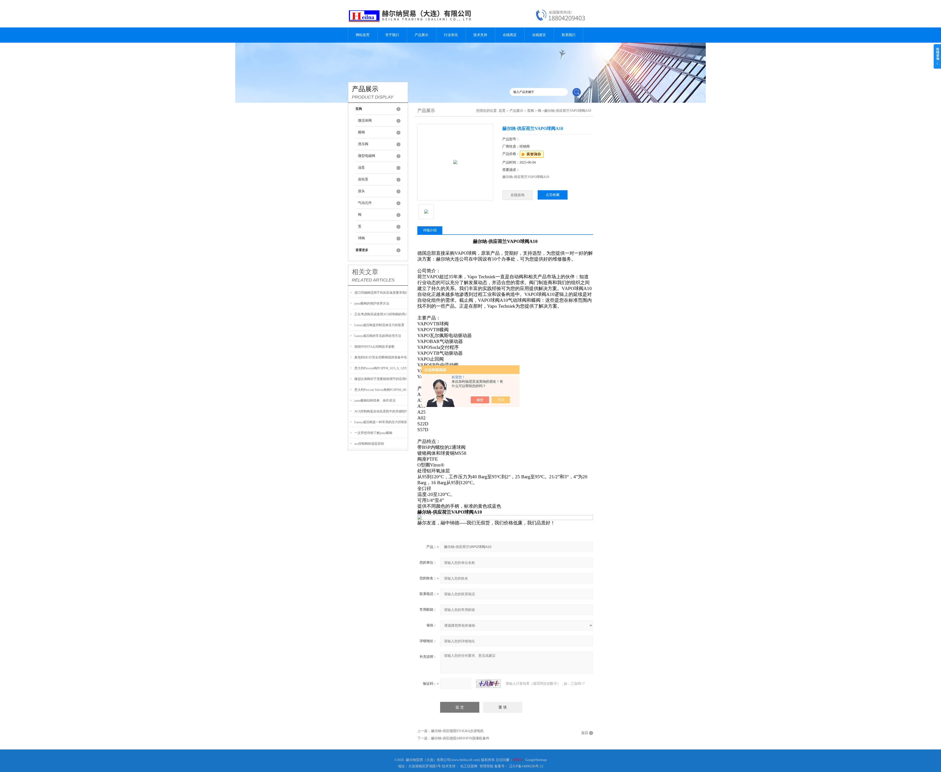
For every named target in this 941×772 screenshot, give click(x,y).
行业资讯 (451, 35)
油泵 (361, 167)
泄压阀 (363, 144)
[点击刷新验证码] (488, 684)
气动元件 (365, 203)
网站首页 (363, 35)
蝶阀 (361, 132)
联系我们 (568, 35)
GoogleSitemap (536, 760)
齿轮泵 (363, 179)
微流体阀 (365, 120)
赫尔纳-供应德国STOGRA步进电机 (457, 731)
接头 (361, 191)
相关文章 (365, 272)
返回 (584, 733)
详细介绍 (430, 230)
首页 (502, 111)
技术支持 (480, 35)
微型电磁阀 (366, 156)
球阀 (361, 238)
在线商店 (510, 35)
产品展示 (421, 35)
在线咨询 (517, 195)
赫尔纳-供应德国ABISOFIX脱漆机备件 (460, 738)
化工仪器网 (468, 766)
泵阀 (530, 111)
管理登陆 (486, 766)
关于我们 (392, 35)
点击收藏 (552, 195)
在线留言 (539, 35)
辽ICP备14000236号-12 (526, 766)
